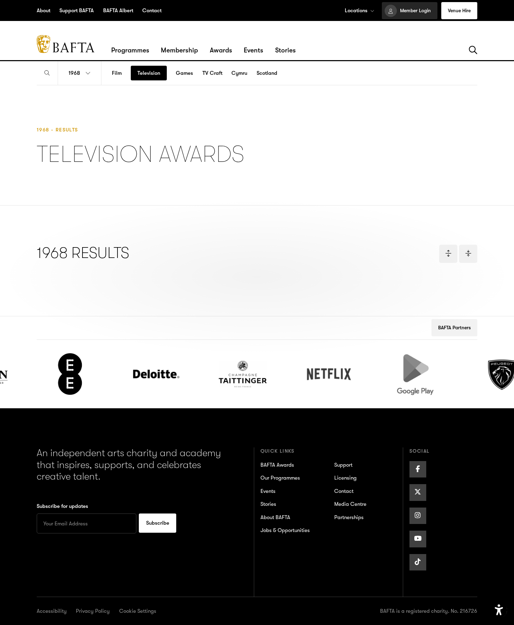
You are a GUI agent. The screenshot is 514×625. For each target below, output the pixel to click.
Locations (356, 10)
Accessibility (52, 611)
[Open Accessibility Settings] (499, 610)
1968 (74, 73)
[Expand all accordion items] (448, 254)
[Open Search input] (47, 73)
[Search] (473, 50)
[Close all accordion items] (468, 254)
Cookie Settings (137, 611)
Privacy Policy (93, 611)
